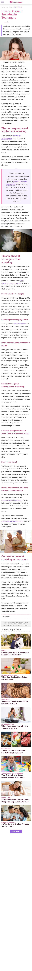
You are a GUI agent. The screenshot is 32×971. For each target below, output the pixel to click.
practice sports (20, 324)
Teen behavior (18, 7)
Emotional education (8, 822)
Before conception (7, 724)
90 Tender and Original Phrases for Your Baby (15, 825)
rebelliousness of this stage (11, 500)
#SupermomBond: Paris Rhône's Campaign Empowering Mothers (15, 801)
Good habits (5, 699)
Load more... (16, 831)
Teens (3, 7)
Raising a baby (5, 797)
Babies (3, 650)
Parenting (9, 7)
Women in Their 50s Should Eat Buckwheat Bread (14, 703)
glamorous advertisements (12, 521)
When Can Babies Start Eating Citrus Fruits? (14, 678)
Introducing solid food (9, 675)
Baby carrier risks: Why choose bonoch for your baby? (15, 654)
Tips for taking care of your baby (12, 773)
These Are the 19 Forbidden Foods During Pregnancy (13, 752)
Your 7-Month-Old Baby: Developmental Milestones (12, 776)
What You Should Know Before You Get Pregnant (14, 727)
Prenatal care (6, 748)
